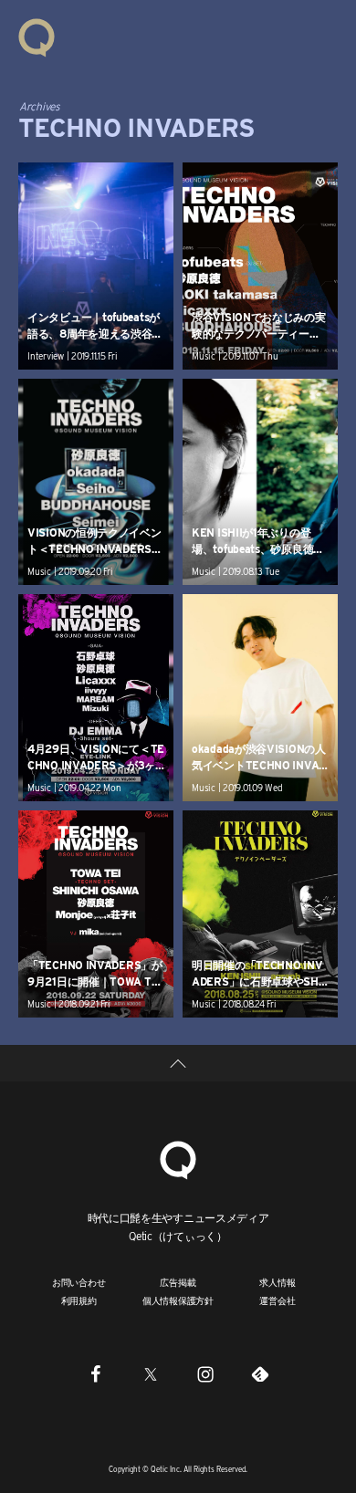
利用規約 (79, 1300)
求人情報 (277, 1282)
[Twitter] (150, 1374)
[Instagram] (205, 1374)
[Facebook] (95, 1374)
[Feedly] (260, 1374)
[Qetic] (36, 36)
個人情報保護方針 (178, 1300)
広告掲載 (177, 1282)
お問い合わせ (79, 1282)
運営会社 (277, 1300)
